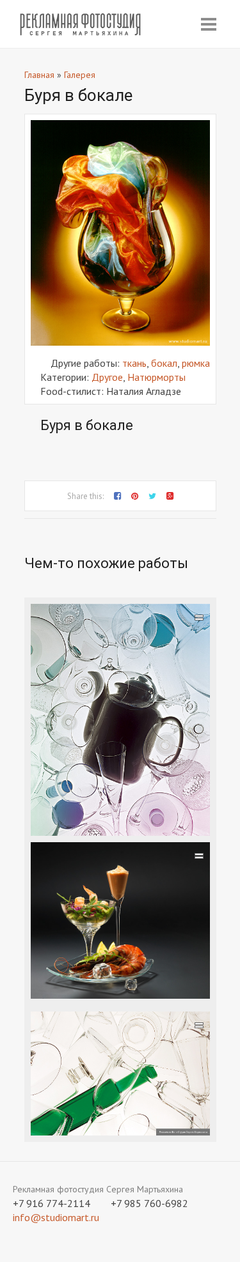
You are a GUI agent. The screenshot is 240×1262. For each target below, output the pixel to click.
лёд (133, 960)
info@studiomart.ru (56, 1217)
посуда (72, 811)
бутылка (87, 1125)
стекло (108, 811)
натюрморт (171, 960)
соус (110, 960)
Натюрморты (156, 377)
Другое (107, 377)
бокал (164, 363)
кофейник (89, 825)
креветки (77, 960)
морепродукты (130, 988)
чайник (49, 825)
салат (137, 974)
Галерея (79, 75)
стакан (130, 825)
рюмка (196, 363)
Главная (39, 75)
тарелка (171, 974)
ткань (134, 363)
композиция (60, 974)
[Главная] (81, 24)
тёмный (183, 988)
